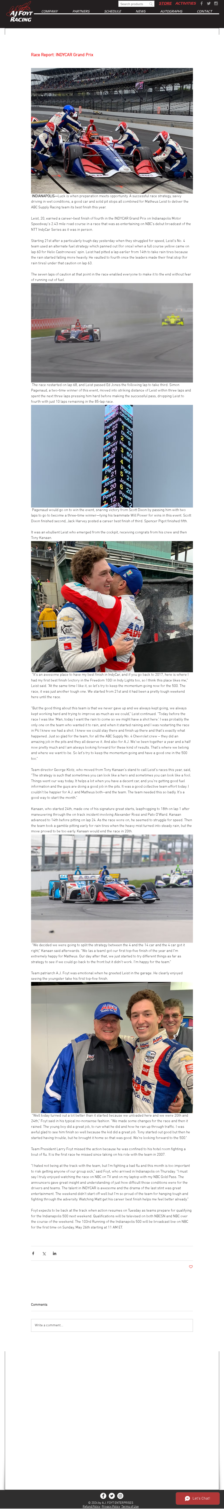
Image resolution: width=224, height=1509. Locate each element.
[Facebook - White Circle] (103, 1496)
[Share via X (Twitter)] (44, 1253)
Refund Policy (91, 1507)
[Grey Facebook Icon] (201, 3)
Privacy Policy (111, 1507)
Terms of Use (130, 1507)
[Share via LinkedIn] (54, 1253)
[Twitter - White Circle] (112, 1496)
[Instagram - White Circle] (120, 1496)
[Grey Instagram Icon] (216, 3)
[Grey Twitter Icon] (208, 3)
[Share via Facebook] (33, 1253)
